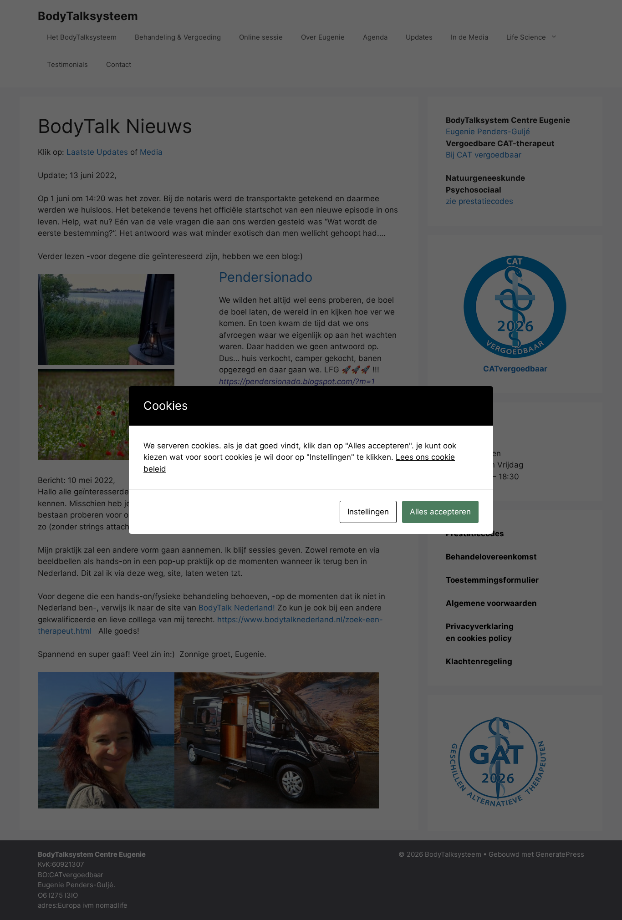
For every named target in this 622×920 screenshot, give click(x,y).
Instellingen (368, 511)
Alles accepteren (440, 511)
